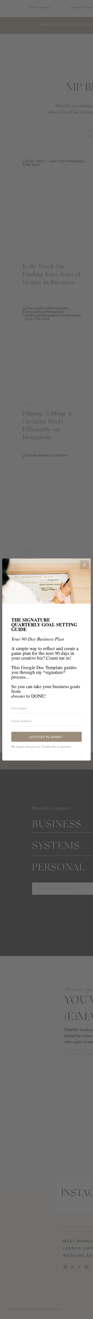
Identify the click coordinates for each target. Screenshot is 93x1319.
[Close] (84, 564)
